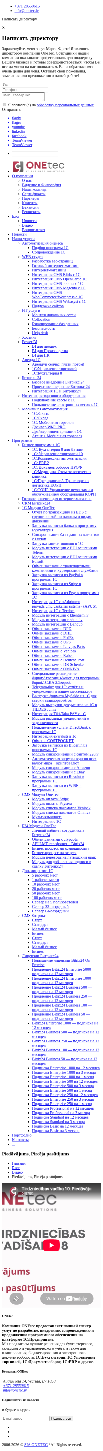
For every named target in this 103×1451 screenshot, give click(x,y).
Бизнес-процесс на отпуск (54, 853)
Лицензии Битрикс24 (40, 956)
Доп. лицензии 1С (37, 871)
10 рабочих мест (46, 884)
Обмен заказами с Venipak (54, 651)
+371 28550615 (27, 6)
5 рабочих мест (45, 875)
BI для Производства (50, 351)
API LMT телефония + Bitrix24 (58, 844)
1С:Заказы (41, 413)
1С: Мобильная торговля (53, 422)
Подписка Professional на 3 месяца (61, 1113)
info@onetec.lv (26, 10)
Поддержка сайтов (48, 306)
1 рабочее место (45, 880)
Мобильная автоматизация (45, 409)
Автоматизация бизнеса (42, 243)
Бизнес (38, 933)
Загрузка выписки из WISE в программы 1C (57, 787)
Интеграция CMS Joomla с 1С (57, 283)
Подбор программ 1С (50, 248)
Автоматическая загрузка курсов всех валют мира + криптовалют (64, 761)
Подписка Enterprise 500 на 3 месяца (63, 1086)
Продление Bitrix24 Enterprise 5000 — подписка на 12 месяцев (64, 971)
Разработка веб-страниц (52, 261)
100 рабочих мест (47, 897)
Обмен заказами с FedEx (53, 637)
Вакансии (30, 207)
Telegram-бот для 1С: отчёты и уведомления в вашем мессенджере (62, 689)
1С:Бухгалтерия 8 (47, 373)
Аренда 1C (31, 360)
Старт (37, 920)
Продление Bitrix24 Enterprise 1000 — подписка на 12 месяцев (64, 980)
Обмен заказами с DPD (52, 629)
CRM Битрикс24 (36, 503)
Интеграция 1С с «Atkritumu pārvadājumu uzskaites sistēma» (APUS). (64, 604)
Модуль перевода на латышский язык (64, 857)
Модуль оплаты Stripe (50, 799)
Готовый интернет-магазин (55, 265)
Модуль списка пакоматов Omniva (61, 812)
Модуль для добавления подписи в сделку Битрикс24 (61, 864)
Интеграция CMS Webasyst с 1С (59, 301)
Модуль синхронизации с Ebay (58, 772)
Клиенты (30, 203)
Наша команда (34, 189)
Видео (27, 225)
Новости (29, 221)
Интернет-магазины (49, 270)
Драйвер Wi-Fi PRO (49, 427)
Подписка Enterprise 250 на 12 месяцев (65, 1095)
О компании (22, 176)
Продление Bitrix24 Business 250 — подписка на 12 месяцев (62, 998)
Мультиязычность (47, 817)
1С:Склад (40, 418)
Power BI (29, 342)
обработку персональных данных (65, 105)
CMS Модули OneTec (40, 794)
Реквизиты (31, 212)
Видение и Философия (41, 185)
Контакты (20, 1139)
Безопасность (43, 328)
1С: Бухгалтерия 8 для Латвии (58, 449)
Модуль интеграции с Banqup (57, 624)
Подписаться (61, 1418)
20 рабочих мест (46, 888)
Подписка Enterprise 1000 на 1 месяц (63, 1077)
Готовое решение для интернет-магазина (57, 499)
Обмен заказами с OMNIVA (56, 669)
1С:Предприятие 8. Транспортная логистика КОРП (60, 483)
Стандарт (40, 924)
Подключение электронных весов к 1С (65, 404)
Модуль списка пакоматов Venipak (61, 808)
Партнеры (30, 198)
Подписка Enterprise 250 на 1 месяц (62, 1104)
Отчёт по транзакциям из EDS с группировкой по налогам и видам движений (62, 516)
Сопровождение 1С (49, 252)
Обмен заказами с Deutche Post (58, 660)
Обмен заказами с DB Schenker (58, 664)
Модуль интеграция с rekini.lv (57, 620)
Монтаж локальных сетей (54, 315)
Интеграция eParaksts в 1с (54, 736)
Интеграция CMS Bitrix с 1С (56, 274)
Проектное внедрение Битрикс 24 (61, 386)
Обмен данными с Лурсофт (55, 839)
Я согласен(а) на (50, 105)
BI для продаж (44, 346)
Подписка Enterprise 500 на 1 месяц (62, 1090)
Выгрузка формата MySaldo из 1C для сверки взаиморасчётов (64, 698)
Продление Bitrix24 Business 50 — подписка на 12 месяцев (61, 1016)
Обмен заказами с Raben (53, 655)
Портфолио (22, 1135)
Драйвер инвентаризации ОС (57, 431)
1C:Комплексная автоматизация (59, 458)
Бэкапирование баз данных (55, 324)
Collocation (41, 319)
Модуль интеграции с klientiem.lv (60, 615)
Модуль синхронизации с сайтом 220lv (65, 754)
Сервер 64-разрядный (50, 911)
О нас (27, 180)
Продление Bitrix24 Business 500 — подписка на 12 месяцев (62, 989)
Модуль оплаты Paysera (52, 803)
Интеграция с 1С (46, 821)
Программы (22, 440)
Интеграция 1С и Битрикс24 (56, 391)
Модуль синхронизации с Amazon (61, 767)
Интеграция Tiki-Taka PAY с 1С (59, 714)
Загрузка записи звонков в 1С (57, 543)
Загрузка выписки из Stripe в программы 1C (56, 586)
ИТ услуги (31, 310)
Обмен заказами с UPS (51, 642)
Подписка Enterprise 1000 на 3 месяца (64, 1072)
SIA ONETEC (36, 1445)
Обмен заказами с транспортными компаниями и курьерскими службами (65, 568)
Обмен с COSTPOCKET (53, 741)
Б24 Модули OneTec (39, 826)
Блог (16, 216)
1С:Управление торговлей (54, 369)
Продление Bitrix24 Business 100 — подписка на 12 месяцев (62, 1007)
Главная (19, 1163)
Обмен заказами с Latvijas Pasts (58, 646)
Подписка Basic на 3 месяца (56, 1131)
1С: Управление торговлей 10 (57, 454)
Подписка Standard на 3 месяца (58, 1122)
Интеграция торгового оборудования (54, 395)
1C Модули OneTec (38, 507)
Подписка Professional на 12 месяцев (63, 1108)
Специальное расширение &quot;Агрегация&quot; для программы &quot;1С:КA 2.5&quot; (66, 678)
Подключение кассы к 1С (54, 400)
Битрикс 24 (31, 378)
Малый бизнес (44, 929)
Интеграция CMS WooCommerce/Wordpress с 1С (57, 294)
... (13, 1144)
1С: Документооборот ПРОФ (57, 467)
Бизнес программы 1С (41, 445)
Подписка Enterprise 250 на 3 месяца (63, 1099)
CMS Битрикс (34, 915)
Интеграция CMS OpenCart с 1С (59, 279)
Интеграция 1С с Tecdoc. (53, 611)
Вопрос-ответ (33, 230)
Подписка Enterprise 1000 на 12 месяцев (66, 1068)
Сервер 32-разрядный (50, 906)
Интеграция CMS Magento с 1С (59, 288)
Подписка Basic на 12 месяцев (58, 1126)
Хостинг (29, 337)
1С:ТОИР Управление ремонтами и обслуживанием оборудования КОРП (64, 492)
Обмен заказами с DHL (52, 633)
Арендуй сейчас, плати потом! (58, 364)
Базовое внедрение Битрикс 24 (58, 382)
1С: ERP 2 (40, 463)
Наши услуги (23, 239)
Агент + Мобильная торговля (57, 436)
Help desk (40, 333)
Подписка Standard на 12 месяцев (60, 1117)
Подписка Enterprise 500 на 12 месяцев (65, 1081)
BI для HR (41, 355)
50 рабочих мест (46, 893)
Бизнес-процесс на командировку (60, 848)
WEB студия (32, 256)
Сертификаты (34, 194)
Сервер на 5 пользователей (55, 902)
